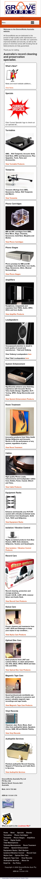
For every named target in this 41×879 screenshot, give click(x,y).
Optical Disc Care (21, 855)
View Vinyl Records (12, 733)
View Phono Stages (12, 274)
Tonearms (7, 837)
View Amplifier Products (14, 314)
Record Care (31, 853)
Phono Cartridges (21, 835)
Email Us (7, 863)
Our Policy (17, 863)
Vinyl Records (26, 858)
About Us (25, 860)
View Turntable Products (14, 164)
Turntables (8, 835)
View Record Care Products (16, 601)
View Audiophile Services (15, 772)
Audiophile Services (11, 860)
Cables (6, 848)
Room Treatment (29, 845)
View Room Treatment (13, 447)
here (29, 354)
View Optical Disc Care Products (18, 670)
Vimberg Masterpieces (12, 845)
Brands (29, 832)
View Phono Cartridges (14, 242)
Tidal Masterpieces (11, 842)
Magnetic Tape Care (11, 858)
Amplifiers (31, 837)
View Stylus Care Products (15, 634)
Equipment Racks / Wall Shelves (16, 850)
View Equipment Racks (14, 522)
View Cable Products (13, 487)
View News (9, 87)
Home (6, 832)
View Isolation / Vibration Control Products (18, 549)
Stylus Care (8, 855)
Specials (20, 832)
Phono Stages (19, 837)
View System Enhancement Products (19, 399)
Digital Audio (15, 840)
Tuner (6, 840)
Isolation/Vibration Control (14, 853)
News (12, 832)
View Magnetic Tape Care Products (18, 705)
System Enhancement (19, 848)
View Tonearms (11, 198)
